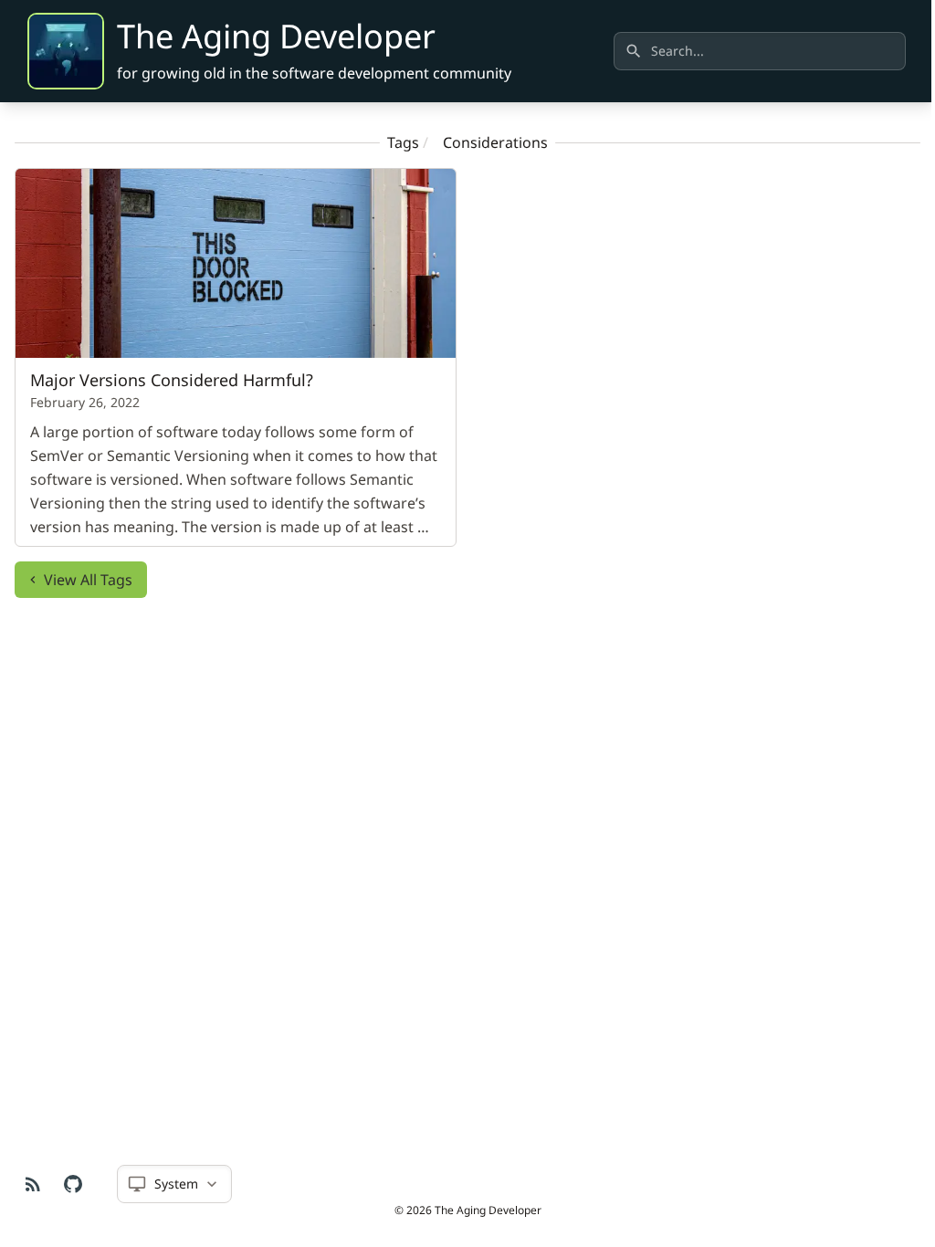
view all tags (88, 580)
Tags (403, 142)
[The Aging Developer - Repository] (73, 1184)
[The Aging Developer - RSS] (33, 1184)
